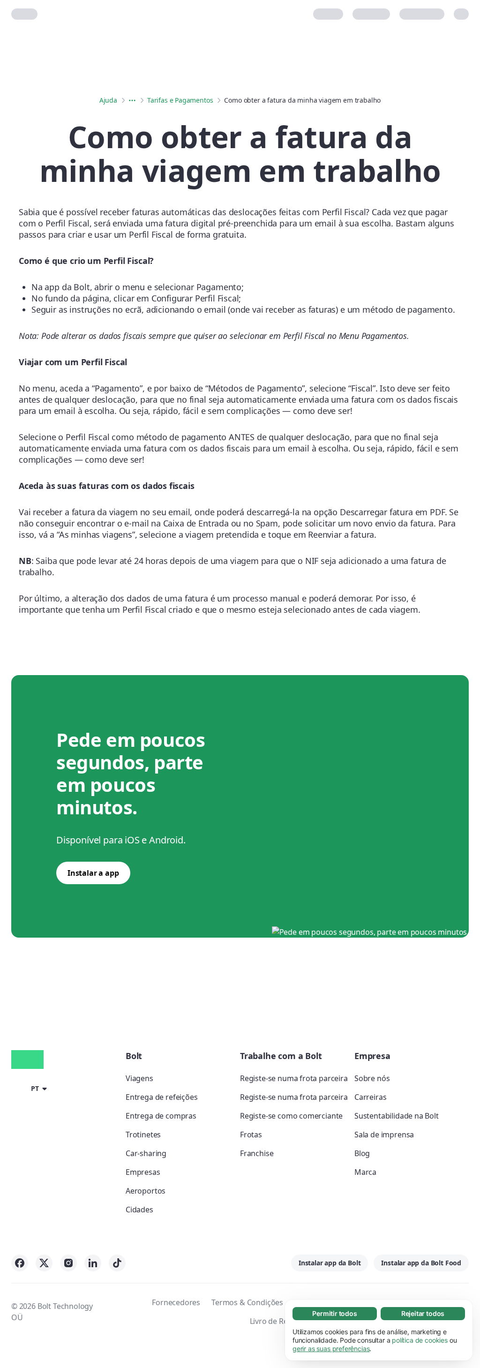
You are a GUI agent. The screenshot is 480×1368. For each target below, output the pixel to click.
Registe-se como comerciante (291, 1116)
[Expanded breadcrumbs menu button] (132, 100)
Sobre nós (372, 1078)
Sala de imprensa (384, 1134)
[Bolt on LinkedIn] (92, 1263)
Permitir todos (334, 1313)
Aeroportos (145, 1191)
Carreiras (370, 1097)
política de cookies (420, 1340)
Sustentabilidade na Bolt (396, 1116)
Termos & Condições (247, 1302)
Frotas (251, 1134)
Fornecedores (176, 1302)
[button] (30, 1088)
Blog (362, 1153)
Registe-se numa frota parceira (294, 1078)
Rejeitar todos (423, 1313)
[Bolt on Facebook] (19, 1263)
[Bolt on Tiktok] (117, 1263)
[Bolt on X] (44, 1263)
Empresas (143, 1172)
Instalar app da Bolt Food (421, 1262)
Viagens (139, 1078)
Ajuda (108, 100)
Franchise (256, 1153)
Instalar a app (93, 873)
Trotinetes (143, 1134)
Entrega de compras (161, 1116)
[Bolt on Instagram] (68, 1263)
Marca (365, 1172)
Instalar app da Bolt (329, 1262)
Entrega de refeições (161, 1097)
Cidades (139, 1209)
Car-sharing (146, 1153)
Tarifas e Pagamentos (180, 100)
